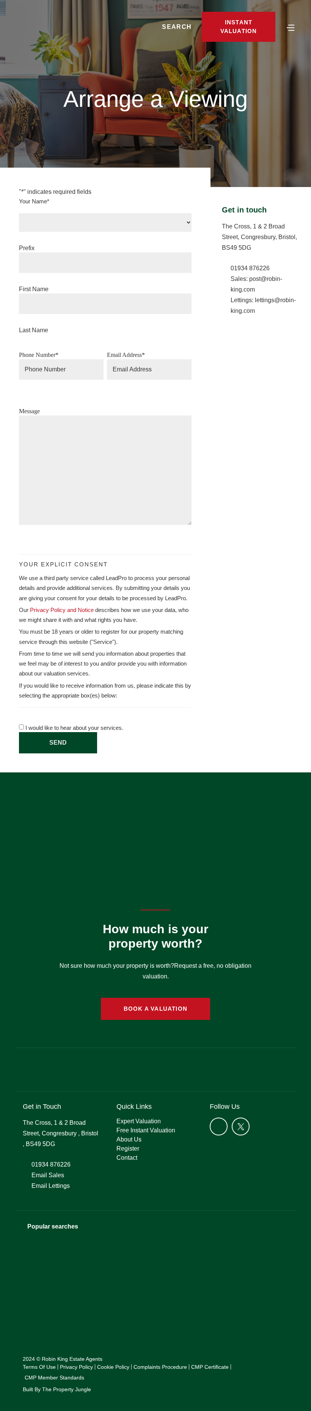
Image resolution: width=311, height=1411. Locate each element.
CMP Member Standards (54, 1378)
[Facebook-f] (219, 1126)
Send (58, 742)
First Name (34, 289)
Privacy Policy (76, 1367)
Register (127, 1148)
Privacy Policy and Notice (62, 610)
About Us (128, 1139)
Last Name (33, 330)
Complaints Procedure (160, 1367)
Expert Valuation (138, 1121)
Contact (126, 1157)
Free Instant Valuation (145, 1130)
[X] (241, 1126)
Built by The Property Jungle (57, 1389)
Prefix (27, 248)
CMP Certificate (210, 1367)
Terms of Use (39, 1367)
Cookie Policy (113, 1367)
